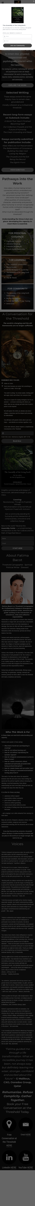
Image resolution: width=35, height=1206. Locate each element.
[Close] (33, 1)
